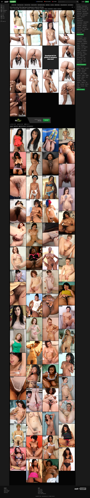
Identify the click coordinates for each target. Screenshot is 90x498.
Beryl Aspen (79, 11)
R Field (84, 61)
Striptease (83, 71)
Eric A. (78, 55)
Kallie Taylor (84, 27)
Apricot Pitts (79, 9)
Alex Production (79, 57)
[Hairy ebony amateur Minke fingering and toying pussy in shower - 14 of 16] (50, 81)
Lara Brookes (79, 25)
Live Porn (54, 1)
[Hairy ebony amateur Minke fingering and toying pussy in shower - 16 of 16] (18, 104)
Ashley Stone (82, 55)
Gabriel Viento (79, 62)
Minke (11, 8)
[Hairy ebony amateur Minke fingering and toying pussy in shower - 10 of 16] (67, 51)
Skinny (78, 73)
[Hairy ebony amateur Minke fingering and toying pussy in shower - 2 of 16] (34, 16)
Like (12, 126)
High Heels (79, 75)
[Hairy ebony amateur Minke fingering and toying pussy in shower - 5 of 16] (50, 34)
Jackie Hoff (82, 16)
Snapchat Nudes (40, 1)
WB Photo (78, 48)
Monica (78, 16)
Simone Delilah (84, 6)
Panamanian (16, 8)
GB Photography (79, 38)
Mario (85, 48)
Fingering (82, 82)
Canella (83, 30)
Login (83, 1)
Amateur (28, 8)
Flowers (78, 45)
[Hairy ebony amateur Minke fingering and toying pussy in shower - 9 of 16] (34, 57)
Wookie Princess (80, 29)
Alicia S (84, 52)
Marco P (78, 59)
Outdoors (78, 82)
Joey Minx (85, 23)
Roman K (78, 43)
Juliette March (79, 13)
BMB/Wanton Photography (81, 39)
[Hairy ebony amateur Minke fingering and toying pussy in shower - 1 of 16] (18, 22)
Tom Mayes (83, 45)
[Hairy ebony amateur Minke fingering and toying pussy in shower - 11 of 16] (67, 69)
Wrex (84, 57)
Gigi (87, 9)
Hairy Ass (86, 84)
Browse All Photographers (81, 64)
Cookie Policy (40, 491)
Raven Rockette (85, 13)
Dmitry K (78, 50)
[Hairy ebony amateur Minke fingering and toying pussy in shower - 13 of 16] (34, 81)
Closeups (42, 8)
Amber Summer (79, 23)
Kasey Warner (79, 18)
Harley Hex (79, 30)
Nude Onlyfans (47, 1)
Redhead (78, 78)
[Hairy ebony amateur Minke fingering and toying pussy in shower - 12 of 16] (18, 81)
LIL (82, 48)
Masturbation (50, 8)
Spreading (59, 8)
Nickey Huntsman (80, 20)
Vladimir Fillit (79, 52)
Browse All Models (80, 34)
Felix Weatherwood (80, 7)
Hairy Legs (82, 84)
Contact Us (6, 489)
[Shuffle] (72, 7)
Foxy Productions (84, 43)
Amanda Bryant (79, 22)
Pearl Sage (79, 6)
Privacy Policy (40, 490)
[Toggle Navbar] (2, 2)
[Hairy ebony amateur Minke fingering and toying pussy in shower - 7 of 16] (67, 40)
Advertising (6, 492)
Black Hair (37, 8)
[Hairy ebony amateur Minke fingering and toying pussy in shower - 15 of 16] (67, 93)
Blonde (87, 75)
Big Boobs (78, 77)
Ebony (46, 8)
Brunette (85, 73)
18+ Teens (78, 71)
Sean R (85, 38)
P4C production (79, 61)
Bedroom (83, 77)
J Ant (84, 59)
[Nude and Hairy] (10, 2)
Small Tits (86, 68)
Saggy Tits (78, 87)
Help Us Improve (6, 490)
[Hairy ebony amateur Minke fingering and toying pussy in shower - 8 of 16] (18, 57)
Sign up (87, 1)
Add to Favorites (23, 126)
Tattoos (82, 78)
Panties (78, 68)
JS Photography (79, 41)
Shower (55, 8)
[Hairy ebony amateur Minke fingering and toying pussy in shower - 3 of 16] (67, 22)
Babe (81, 73)
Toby (82, 59)
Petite (78, 84)
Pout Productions (23, 8)
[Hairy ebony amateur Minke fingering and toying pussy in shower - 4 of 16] (34, 34)
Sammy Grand (79, 32)
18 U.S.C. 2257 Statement (42, 493)
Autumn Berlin (85, 22)
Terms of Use (40, 489)
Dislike (17, 126)
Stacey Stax (85, 25)
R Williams (85, 41)
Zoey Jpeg (86, 7)
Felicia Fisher (84, 11)
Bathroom (33, 8)
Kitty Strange (86, 29)
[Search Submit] (77, 2)
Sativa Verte (79, 27)
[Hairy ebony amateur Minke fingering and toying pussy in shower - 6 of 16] (18, 40)
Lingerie (83, 75)
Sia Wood (84, 9)
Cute (87, 77)
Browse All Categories (80, 89)
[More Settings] (74, 7)
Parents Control (6, 491)
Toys (86, 82)
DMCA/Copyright (40, 492)
